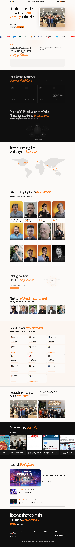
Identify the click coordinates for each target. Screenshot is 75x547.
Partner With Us (63, 1)
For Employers (41, 1)
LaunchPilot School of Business (25, 536)
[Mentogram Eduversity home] (12, 1)
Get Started (12, 524)
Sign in (58, 1)
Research (37, 1)
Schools (29, 1)
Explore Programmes (20, 27)
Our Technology (33, 1)
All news (63, 465)
